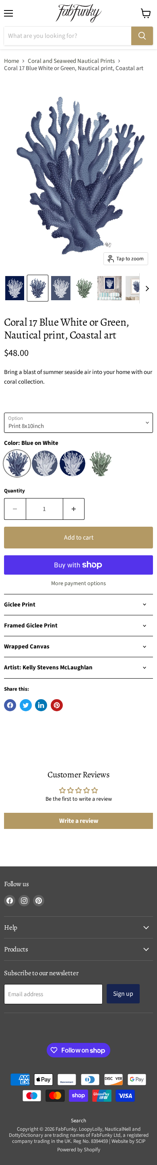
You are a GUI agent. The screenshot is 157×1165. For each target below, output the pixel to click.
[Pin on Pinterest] (57, 705)
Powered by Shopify (78, 1149)
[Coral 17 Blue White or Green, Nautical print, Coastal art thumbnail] (14, 288)
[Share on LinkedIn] (41, 705)
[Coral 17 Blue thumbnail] (37, 288)
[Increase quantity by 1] (74, 509)
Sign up (123, 993)
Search (78, 1120)
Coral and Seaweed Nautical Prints (71, 61)
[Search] (142, 36)
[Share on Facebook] (10, 705)
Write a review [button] (78, 820)
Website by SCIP (128, 1141)
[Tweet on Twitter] (26, 705)
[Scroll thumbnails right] (145, 288)
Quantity (14, 491)
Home (11, 61)
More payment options (78, 583)
